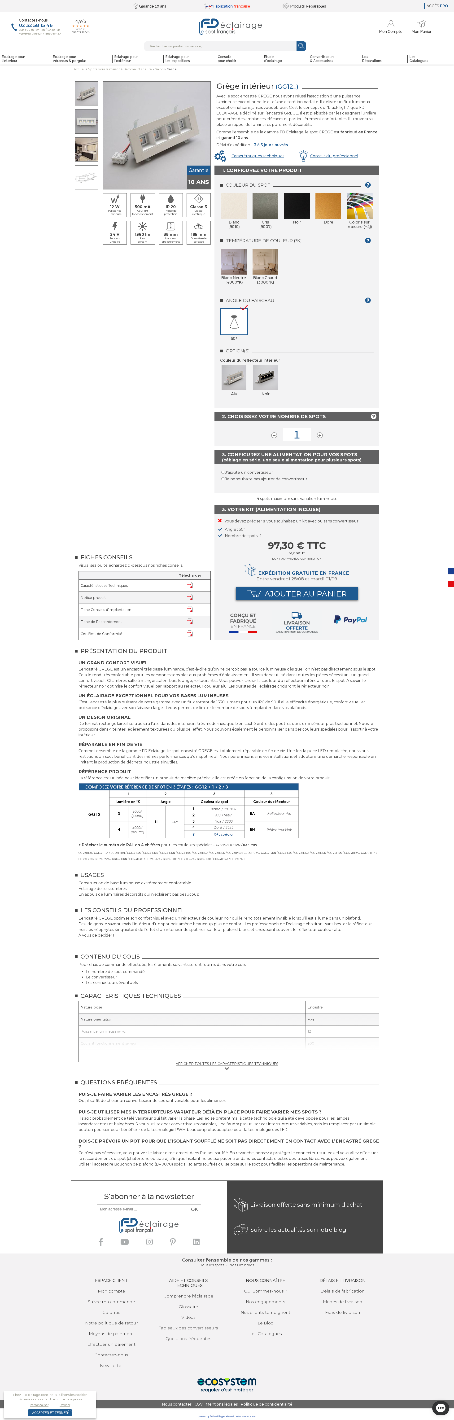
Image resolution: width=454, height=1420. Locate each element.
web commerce (243, 1416)
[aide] (369, 186)
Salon (159, 69)
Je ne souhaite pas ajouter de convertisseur (266, 479)
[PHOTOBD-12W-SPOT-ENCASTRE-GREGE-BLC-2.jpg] (86, 93)
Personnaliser (39, 1405)
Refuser (65, 1405)
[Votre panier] (421, 27)
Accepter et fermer (50, 1413)
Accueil (79, 69)
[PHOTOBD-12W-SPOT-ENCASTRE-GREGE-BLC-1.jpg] (86, 121)
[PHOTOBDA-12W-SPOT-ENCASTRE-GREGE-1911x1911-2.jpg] (86, 149)
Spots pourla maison (104, 69)
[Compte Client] (391, 27)
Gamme (137, 69)
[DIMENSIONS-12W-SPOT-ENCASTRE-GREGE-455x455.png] (86, 177)
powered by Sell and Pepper (211, 1416)
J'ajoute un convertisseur (249, 472)
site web (230, 1416)
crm (254, 1416)
